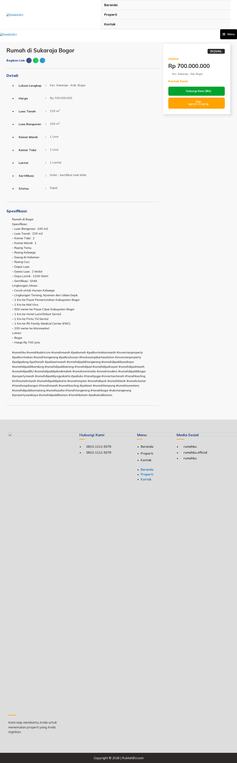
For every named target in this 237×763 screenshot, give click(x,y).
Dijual (216, 51)
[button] (29, 60)
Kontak (109, 24)
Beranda (111, 5)
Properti (110, 14)
